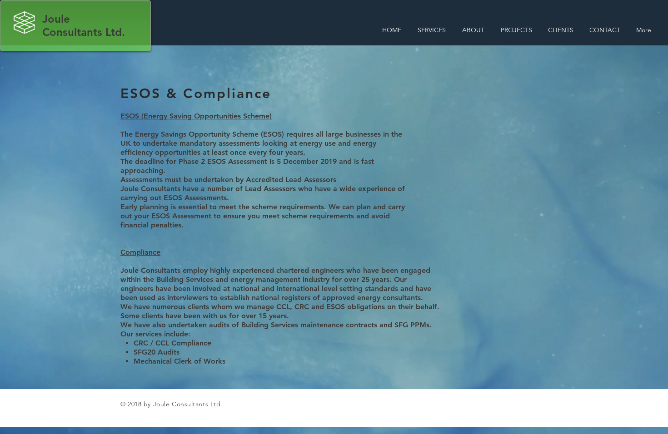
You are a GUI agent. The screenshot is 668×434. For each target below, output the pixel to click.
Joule (56, 18)
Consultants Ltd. (83, 32)
